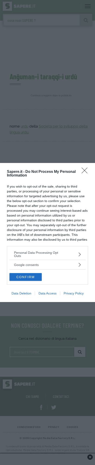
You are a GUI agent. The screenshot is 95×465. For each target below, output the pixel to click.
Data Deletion (21, 293)
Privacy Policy (74, 293)
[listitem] (47, 254)
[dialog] (47, 232)
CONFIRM (25, 277)
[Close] (86, 172)
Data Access (47, 293)
